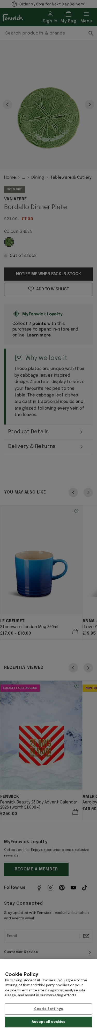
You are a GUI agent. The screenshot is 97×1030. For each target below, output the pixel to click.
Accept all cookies (48, 1022)
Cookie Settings (48, 1009)
